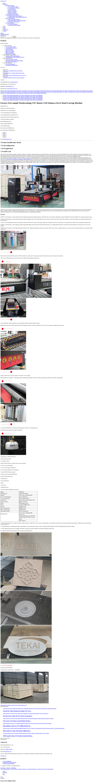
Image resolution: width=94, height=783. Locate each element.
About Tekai (5, 29)
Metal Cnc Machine (12, 12)
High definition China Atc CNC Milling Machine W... (17, 726)
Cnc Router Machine (10, 5)
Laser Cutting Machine (12, 24)
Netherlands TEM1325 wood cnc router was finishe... (14, 77)
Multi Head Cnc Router (13, 13)
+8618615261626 (13, 82)
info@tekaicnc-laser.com (12, 88)
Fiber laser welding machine (14, 21)
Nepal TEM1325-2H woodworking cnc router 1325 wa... (14, 75)
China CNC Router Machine (47, 769)
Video (4, 26)
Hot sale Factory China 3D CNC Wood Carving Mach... (18, 716)
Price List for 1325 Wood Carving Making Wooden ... (17, 721)
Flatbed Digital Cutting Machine (12, 14)
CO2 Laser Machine (10, 22)
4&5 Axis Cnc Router (12, 11)
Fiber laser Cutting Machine (8, 763)
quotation (2, 778)
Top (4, 774)
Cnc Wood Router (12, 9)
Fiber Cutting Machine (10, 18)
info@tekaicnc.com (10, 86)
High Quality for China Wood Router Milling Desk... (17, 731)
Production (5, 4)
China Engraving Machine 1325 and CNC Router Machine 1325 (19, 158)
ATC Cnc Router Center (13, 6)
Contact (4, 31)
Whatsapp (5, 772)
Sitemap (8, 767)
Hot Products (3, 767)
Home (4, 3)
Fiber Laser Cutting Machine (14, 19)
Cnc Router (39, 769)
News (4, 27)
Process (4, 28)
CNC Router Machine (5, 769)
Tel (3, 773)
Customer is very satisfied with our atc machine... (13, 70)
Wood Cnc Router (22, 769)
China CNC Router (14, 769)
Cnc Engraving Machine (31, 769)
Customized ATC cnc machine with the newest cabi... (14, 73)
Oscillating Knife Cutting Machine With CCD (17, 17)
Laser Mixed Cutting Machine (14, 25)
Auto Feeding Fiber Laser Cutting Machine (17, 20)
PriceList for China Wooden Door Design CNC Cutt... (17, 711)
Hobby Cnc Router (12, 10)
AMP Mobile (13, 767)
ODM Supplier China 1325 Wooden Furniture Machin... (18, 736)
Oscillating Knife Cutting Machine (15, 15)
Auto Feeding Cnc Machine (13, 7)
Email (4, 771)
